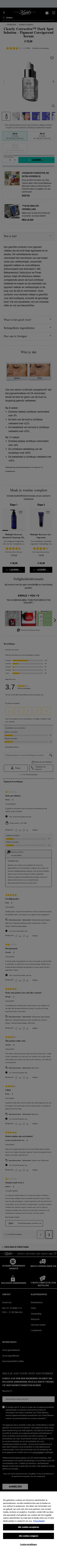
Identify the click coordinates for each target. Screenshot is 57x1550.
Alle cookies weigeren (28, 1536)
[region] (28, 1520)
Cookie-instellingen (28, 1544)
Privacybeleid (39, 1521)
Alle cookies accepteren (28, 1527)
